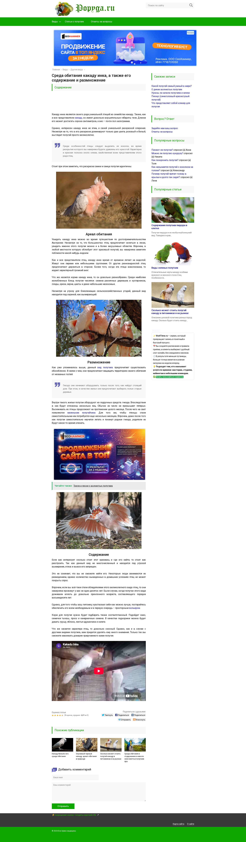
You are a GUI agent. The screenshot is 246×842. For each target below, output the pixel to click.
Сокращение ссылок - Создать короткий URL (75, 815)
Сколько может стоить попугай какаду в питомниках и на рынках (110, 756)
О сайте (190, 824)
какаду (78, 117)
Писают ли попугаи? (162, 150)
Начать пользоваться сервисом (169, 377)
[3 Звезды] (58, 715)
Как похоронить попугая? (164, 160)
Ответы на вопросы (101, 21)
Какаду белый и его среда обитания (60, 755)
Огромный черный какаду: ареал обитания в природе (86, 756)
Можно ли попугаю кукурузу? (167, 153)
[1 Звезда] (53, 715)
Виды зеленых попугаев (164, 267)
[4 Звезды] (60, 715)
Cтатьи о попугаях (74, 21)
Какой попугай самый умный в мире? (171, 86)
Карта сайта (178, 824)
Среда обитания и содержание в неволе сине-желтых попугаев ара (134, 757)
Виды (55, 21)
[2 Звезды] (55, 715)
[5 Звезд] (63, 715)
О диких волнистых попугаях (166, 89)
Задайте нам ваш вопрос (164, 128)
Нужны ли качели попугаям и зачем (170, 92)
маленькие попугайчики (81, 412)
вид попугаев (105, 367)
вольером (134, 608)
